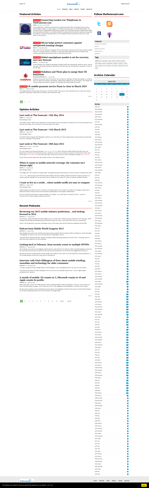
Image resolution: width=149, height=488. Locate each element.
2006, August (98, 469)
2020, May (97, 180)
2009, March (97, 390)
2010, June (97, 352)
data (124, 65)
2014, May (97, 233)
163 (127, 390)
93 (127, 377)
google (99, 63)
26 (127, 213)
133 (127, 294)
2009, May (97, 385)
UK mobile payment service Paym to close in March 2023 (53, 86)
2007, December (98, 428)
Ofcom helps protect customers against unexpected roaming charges (57, 44)
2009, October (98, 372)
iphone (109, 65)
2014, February (98, 241)
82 (127, 327)
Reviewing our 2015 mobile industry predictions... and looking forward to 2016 (52, 212)
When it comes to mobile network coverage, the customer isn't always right (52, 164)
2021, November (98, 144)
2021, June (97, 152)
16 (127, 208)
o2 (103, 65)
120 (127, 322)
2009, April (97, 388)
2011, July (97, 319)
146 (127, 370)
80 (127, 291)
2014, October (98, 220)
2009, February (98, 393)
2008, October (98, 403)
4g (106, 65)
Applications (97, 53)
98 (127, 284)
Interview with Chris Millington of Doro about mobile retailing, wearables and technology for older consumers (52, 261)
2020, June (97, 177)
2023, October (98, 116)
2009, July (97, 380)
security (125, 63)
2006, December (98, 458)
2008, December (98, 398)
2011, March (97, 329)
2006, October (98, 464)
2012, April (97, 296)
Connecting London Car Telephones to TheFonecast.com (57, 21)
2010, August (98, 347)
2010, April (97, 357)
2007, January (98, 456)
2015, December (98, 200)
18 (127, 210)
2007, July (97, 441)
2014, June (97, 230)
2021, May (97, 154)
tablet (115, 65)
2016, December (98, 182)
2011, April (97, 327)
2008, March (97, 420)
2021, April (97, 157)
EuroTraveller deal (32, 154)
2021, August (98, 147)
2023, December (98, 111)
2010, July (97, 350)
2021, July (97, 149)
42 (127, 223)
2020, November (98, 165)
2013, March (97, 268)
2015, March (97, 208)
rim (127, 65)
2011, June (97, 322)
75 (127, 258)
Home (58, 9)
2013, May (97, 263)
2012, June (97, 291)
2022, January (98, 139)
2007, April (97, 448)
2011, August (98, 317)
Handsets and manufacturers (101, 44)
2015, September (99, 205)
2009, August (98, 377)
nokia (96, 63)
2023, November (98, 114)
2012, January (98, 304)
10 (56, 301)
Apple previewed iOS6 (50, 151)
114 (127, 355)
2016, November (98, 185)
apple (110, 60)
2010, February (98, 362)
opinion (97, 61)
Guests (83, 9)
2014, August (98, 225)
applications (105, 60)
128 (127, 352)
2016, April (97, 192)
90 (127, 317)
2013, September (99, 253)
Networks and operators (100, 48)
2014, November (98, 218)
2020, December (98, 162)
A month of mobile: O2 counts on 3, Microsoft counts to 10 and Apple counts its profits (53, 278)
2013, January (98, 274)
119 (127, 314)
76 (127, 253)
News (71, 9)
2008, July (97, 410)
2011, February (98, 332)
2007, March (97, 451)
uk (101, 60)
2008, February (98, 423)
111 (127, 347)
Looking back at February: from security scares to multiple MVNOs (54, 244)
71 (127, 251)
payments (123, 60)
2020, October (98, 167)
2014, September (99, 223)
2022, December (98, 124)
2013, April (97, 266)
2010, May (97, 355)
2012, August (98, 286)
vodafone (121, 63)
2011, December (98, 306)
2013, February (98, 271)
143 (127, 365)
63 (127, 238)
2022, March (97, 134)
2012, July (97, 289)
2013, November (98, 248)
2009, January (98, 395)
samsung (104, 63)
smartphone (109, 63)
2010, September (99, 344)
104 (127, 360)
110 (127, 299)
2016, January (98, 197)
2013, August (98, 256)
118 (127, 337)
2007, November (98, 431)
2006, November (98, 461)
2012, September (99, 284)
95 (127, 274)
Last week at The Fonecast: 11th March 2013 (43, 129)
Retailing (97, 46)
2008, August (98, 408)
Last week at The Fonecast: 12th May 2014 (42, 115)
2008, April (97, 418)
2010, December (98, 337)
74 (127, 266)
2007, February (98, 453)
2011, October (98, 312)
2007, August (98, 438)
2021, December (98, 142)
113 (127, 342)
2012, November (98, 279)
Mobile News (23, 175)
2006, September (99, 466)
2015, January (98, 213)
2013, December (98, 246)
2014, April (97, 236)
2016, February (98, 195)
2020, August (98, 172)
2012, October (98, 281)
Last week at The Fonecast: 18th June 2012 (42, 144)
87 (127, 279)
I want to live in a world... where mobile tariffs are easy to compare (55, 182)
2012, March (97, 299)
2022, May (97, 129)
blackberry (115, 63)
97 (127, 271)
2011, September (98, 314)
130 (127, 312)
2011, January (98, 334)
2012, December (98, 276)
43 (127, 228)
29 (127, 395)
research (114, 60)
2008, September (99, 405)
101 (127, 329)
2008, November (98, 400)
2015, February (98, 210)
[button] (23, 3)
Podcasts (65, 9)
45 (127, 218)
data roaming (85, 154)
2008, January (98, 426)
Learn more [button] (50, 485)
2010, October (98, 342)
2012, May (97, 294)
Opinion (76, 9)
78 (127, 241)
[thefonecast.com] (74, 3)
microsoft (100, 65)
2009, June (97, 382)
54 (127, 220)
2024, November (98, 109)
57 (127, 256)
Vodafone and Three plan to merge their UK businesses (60, 73)
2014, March (97, 238)
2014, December (98, 215)
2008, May (97, 415)
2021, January (98, 159)
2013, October (98, 251)
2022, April (97, 132)
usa (112, 65)
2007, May (97, 446)
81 (127, 276)
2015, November (98, 203)
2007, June (97, 443)
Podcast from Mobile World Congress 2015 (42, 228)
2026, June (97, 106)
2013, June (97, 261)
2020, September (99, 170)
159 (127, 380)
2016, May (97, 190)
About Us (89, 9)
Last (68, 301)
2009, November (98, 370)
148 (127, 375)
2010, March (97, 360)
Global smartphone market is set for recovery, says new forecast (61, 58)
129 (127, 304)
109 (127, 309)
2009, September (99, 375)
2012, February (98, 301)
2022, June (97, 127)
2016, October (98, 187)
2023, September (99, 119)
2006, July (97, 471)
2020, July (97, 175)
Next (61, 301)
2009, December (98, 367)
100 (127, 296)
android (118, 60)
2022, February (98, 137)
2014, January (98, 243)
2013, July (97, 258)
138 (127, 332)
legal (96, 65)
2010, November (98, 339)
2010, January (98, 365)
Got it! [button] (144, 485)
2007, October (98, 433)
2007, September (99, 436)
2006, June (97, 474)
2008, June (97, 413)
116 (127, 334)
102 (127, 281)
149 (127, 372)
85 (127, 243)
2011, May (97, 324)
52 (127, 233)
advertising (120, 65)
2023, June (97, 121)
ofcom (96, 68)
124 (127, 319)
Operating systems (99, 51)
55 (127, 236)
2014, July (97, 228)
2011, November (98, 309)
